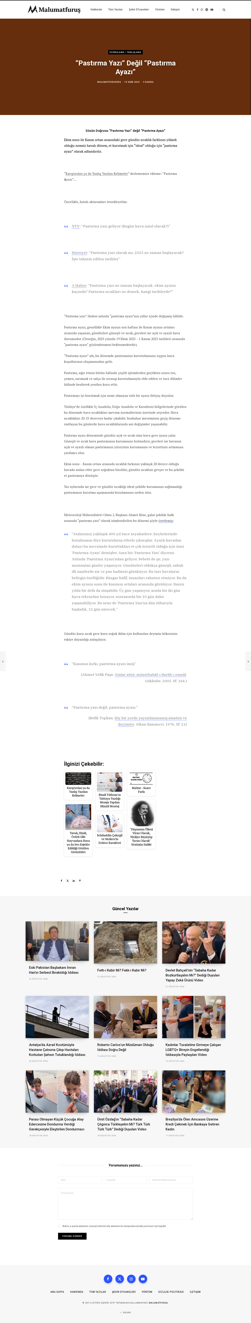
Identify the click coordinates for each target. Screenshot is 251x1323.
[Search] (222, 9)
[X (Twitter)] (119, 1279)
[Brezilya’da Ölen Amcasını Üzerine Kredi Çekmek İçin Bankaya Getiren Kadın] (193, 1091)
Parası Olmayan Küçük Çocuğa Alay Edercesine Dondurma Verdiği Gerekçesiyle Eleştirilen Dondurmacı (56, 1124)
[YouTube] (143, 1279)
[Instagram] (131, 1279)
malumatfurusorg (109, 82)
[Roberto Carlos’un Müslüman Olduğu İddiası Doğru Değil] (125, 1017)
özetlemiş (165, 520)
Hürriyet (79, 252)
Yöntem (147, 1292)
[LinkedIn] (73, 880)
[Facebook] (61, 880)
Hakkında (76, 1292)
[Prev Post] (2, 661)
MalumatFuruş (158, 1303)
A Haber (79, 285)
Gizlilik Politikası (171, 1292)
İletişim (195, 1292)
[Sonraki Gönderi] (248, 661)
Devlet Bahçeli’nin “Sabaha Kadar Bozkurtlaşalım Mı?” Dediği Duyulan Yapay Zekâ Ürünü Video (193, 975)
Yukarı (126, 1312)
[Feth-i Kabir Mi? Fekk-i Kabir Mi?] (125, 942)
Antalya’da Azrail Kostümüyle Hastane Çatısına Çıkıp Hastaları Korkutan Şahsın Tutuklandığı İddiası (57, 1050)
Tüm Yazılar (97, 1292)
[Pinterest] (80, 880)
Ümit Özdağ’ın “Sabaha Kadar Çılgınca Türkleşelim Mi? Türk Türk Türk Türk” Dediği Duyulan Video (123, 1124)
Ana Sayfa (57, 1292)
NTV (76, 226)
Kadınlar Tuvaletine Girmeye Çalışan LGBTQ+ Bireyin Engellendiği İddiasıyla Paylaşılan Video (193, 1050)
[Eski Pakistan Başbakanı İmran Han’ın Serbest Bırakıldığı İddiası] (57, 941)
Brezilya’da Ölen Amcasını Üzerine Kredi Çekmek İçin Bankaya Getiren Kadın (192, 1124)
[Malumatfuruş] (54, 9)
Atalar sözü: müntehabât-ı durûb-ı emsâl (150, 674)
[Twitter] (67, 880)
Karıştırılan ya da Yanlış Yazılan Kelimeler (97, 173)
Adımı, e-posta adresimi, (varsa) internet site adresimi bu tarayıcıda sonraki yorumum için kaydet (114, 1226)
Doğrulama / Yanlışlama (125, 52)
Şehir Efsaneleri (124, 1292)
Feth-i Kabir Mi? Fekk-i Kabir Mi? (121, 970)
